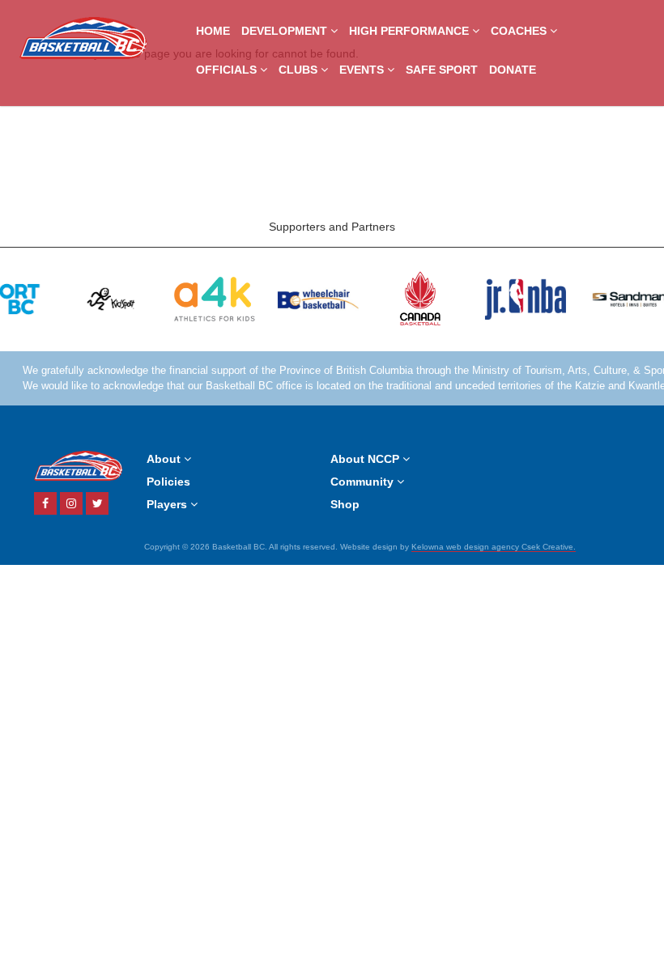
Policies (168, 481)
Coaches (520, 30)
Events (363, 69)
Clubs (300, 69)
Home (213, 30)
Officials (228, 69)
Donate (512, 69)
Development (285, 30)
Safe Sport (442, 69)
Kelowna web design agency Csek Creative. (493, 546)
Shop (345, 504)
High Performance (410, 30)
